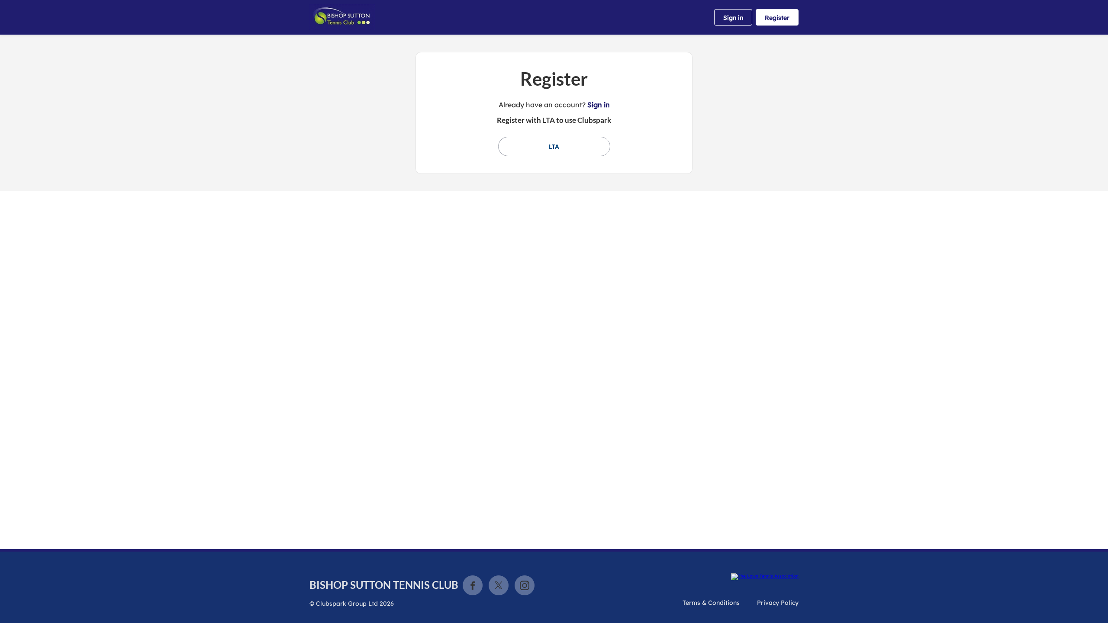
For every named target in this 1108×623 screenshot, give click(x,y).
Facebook (473, 585)
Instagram (525, 585)
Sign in (733, 18)
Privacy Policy (778, 603)
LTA (554, 147)
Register (777, 18)
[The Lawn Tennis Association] (765, 576)
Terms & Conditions (711, 603)
